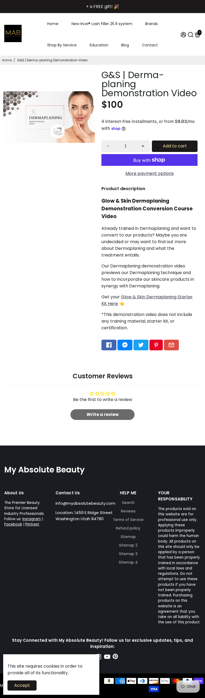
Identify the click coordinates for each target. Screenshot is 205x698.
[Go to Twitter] (140, 345)
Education (99, 45)
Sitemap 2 (128, 545)
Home (52, 23)
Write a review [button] (102, 414)
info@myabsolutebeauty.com (85, 503)
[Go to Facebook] (108, 345)
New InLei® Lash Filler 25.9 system (102, 23)
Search (128, 502)
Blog (125, 45)
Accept (22, 685)
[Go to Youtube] (107, 657)
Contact (150, 45)
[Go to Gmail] (171, 345)
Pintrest (32, 524)
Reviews (128, 511)
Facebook (13, 524)
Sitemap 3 (128, 553)
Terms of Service (128, 519)
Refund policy (128, 528)
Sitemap (128, 536)
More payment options (149, 173)
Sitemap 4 (128, 562)
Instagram (31, 519)
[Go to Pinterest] (156, 345)
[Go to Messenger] (124, 345)
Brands (151, 23)
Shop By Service (62, 45)
